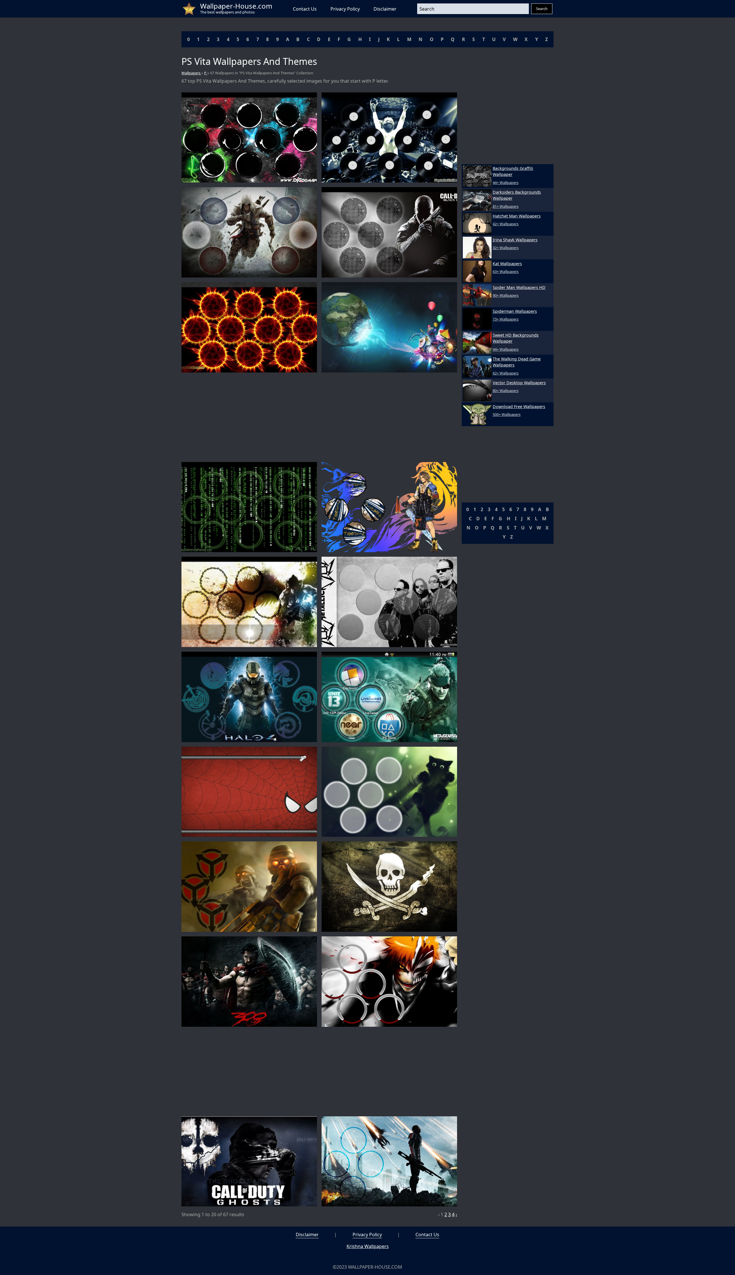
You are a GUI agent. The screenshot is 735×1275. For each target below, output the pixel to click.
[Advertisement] (319, 417)
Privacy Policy (345, 9)
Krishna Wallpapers (368, 1246)
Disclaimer (385, 9)
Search (542, 8)
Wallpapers (191, 72)
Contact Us (305, 9)
